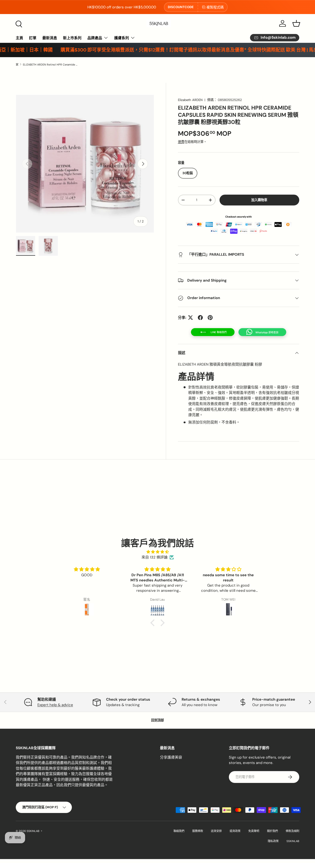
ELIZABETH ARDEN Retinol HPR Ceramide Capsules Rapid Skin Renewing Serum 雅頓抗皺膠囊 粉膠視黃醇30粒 (50, 64)
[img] (157, 552)
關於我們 (272, 831)
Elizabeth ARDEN (190, 100)
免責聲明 (253, 831)
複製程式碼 (215, 7)
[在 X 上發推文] (190, 317)
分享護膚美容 (171, 757)
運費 (181, 142)
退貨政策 (235, 831)
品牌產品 (94, 37)
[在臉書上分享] (200, 317)
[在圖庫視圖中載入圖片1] (25, 246)
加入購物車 (259, 200)
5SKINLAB (33, 831)
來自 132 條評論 (155, 557)
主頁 (19, 37)
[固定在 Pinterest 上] (210, 317)
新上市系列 (72, 37)
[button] (296, 23)
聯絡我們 (178, 831)
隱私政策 (273, 841)
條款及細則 (292, 831)
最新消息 (49, 37)
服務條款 (197, 831)
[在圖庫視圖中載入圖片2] (48, 246)
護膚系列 (121, 37)
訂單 (32, 37)
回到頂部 (157, 720)
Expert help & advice (55, 704)
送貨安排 (216, 831)
